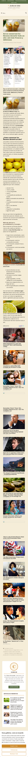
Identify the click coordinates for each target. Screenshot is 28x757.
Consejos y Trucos (9, 648)
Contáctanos (10, 0)
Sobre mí (4, 0)
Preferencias (14, 750)
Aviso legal (14, 2)
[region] (14, 744)
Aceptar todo (14, 746)
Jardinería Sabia (15, 6)
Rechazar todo (14, 753)
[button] (26, 13)
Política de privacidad (21, 0)
